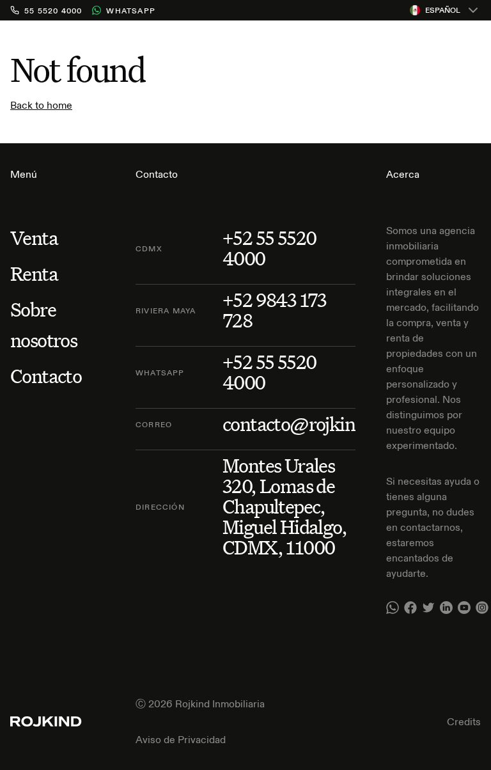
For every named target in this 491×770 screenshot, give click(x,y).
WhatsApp (130, 10)
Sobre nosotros (43, 324)
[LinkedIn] (446, 607)
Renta (34, 273)
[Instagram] (482, 607)
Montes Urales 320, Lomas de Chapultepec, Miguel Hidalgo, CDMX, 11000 (284, 506)
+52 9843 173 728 (274, 310)
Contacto (45, 375)
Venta (34, 237)
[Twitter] (428, 607)
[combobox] (445, 10)
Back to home (41, 104)
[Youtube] (464, 607)
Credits (464, 721)
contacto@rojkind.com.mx (328, 424)
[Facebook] (410, 607)
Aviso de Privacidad (181, 739)
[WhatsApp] (392, 607)
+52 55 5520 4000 (269, 248)
